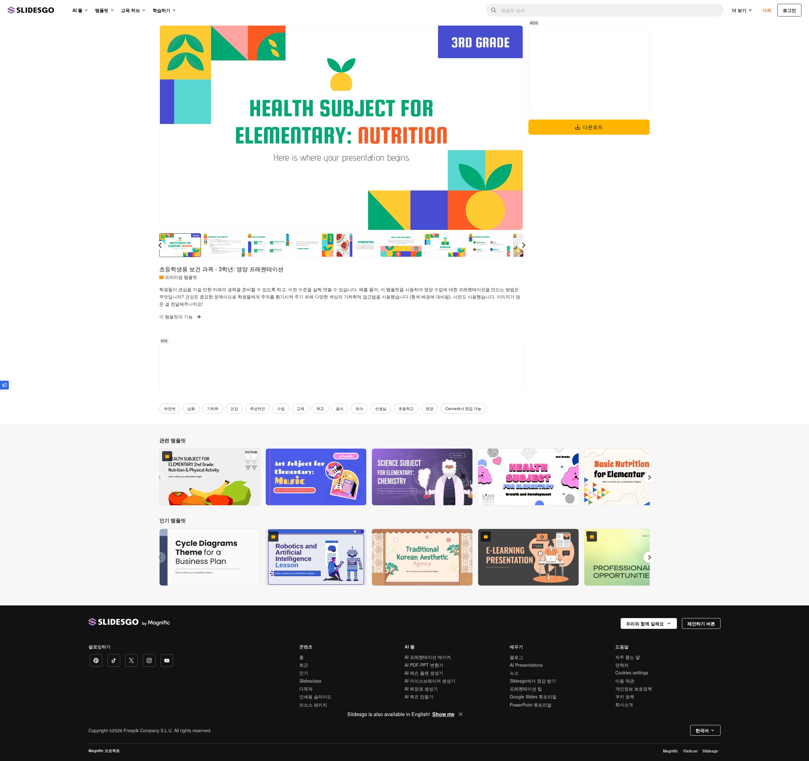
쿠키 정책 (624, 696)
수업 (281, 408)
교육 (300, 408)
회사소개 (624, 704)
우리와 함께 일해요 (645, 623)
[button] (523, 245)
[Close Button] (460, 714)
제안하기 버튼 (701, 623)
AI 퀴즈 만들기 (418, 696)
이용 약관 (624, 680)
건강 (234, 408)
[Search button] (493, 10)
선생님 (380, 408)
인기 (303, 672)
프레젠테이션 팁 (526, 688)
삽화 (191, 408)
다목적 (306, 688)
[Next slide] (513, 127)
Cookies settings (631, 672)
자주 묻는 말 (627, 657)
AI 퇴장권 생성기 (421, 688)
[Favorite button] (496, 35)
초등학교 (406, 408)
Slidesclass (310, 680)
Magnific (670, 751)
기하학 (212, 408)
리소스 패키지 (313, 704)
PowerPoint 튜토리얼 (530, 704)
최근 (303, 664)
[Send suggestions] (4, 385)
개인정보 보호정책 (633, 688)
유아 (359, 408)
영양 (429, 408)
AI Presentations (526, 664)
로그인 (789, 10)
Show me (443, 714)
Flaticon (690, 751)
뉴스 (514, 672)
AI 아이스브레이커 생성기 (429, 680)
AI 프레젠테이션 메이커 (427, 657)
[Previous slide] (160, 477)
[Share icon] (512, 35)
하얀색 (169, 408)
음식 (340, 408)
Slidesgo (710, 751)
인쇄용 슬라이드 (315, 696)
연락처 (622, 664)
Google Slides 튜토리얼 (533, 696)
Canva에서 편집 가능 (463, 408)
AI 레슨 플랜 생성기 (423, 672)
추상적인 (257, 408)
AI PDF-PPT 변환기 (423, 664)
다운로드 (593, 127)
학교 (320, 408)
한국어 (702, 730)
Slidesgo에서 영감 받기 (533, 680)
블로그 (516, 657)
